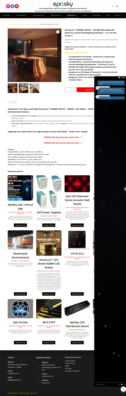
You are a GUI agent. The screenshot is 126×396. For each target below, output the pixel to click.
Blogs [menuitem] (107, 15)
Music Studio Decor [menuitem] (21, 15)
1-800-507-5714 (13, 373)
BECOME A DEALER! (72, 371)
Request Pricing (90, 90)
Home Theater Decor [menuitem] (38, 15)
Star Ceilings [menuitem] (7, 15)
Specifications (70, 361)
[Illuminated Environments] (20, 240)
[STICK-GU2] (77, 240)
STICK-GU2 (77, 253)
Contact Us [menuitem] (117, 15)
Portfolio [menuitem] (85, 15)
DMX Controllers (70, 257)
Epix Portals (20, 322)
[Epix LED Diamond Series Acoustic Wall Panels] (77, 183)
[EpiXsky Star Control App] (20, 188)
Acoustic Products (71, 207)
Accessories (11, 212)
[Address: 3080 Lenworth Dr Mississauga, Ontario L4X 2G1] (38, 366)
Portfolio (68, 368)
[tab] (12, 102)
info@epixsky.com (14, 380)
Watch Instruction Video (76, 52)
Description (12, 102)
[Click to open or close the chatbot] (123, 389)
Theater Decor (77, 209)
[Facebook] (12, 6)
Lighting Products (20, 212)
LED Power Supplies (49, 212)
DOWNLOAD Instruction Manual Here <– (63, 143)
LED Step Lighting (50, 326)
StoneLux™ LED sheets (54, 271)
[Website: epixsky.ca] (38, 381)
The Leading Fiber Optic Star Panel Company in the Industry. (63, 8)
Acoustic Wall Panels (83, 207)
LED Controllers (79, 257)
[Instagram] (8, 6)
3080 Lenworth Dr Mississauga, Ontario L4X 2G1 (51, 367)
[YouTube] (17, 6)
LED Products (15, 261)
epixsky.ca (45, 383)
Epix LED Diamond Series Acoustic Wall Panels (77, 200)
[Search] (112, 6)
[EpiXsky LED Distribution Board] (77, 308)
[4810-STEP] (49, 308)
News (67, 366)
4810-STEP (48, 322)
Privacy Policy (70, 363)
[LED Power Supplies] (49, 191)
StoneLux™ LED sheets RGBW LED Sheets (49, 263)
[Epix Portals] (20, 308)
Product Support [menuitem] (96, 15)
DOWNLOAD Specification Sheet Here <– (63, 137)
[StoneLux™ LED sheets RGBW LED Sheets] (49, 243)
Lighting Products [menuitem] (71, 15)
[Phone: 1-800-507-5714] (38, 375)
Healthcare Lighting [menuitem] (55, 15)
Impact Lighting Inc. (32, 393)
